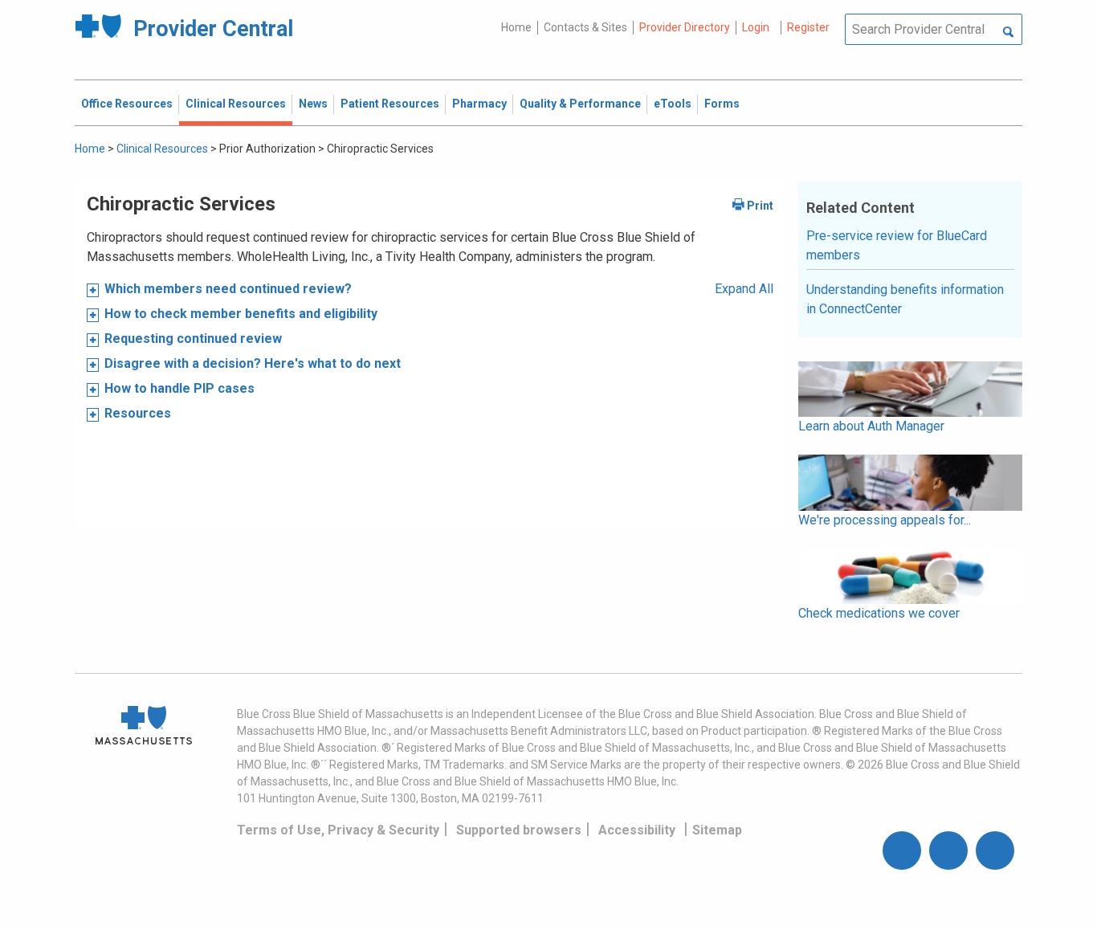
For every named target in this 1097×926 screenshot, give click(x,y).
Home (516, 27)
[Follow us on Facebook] (902, 850)
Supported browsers (518, 830)
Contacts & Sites (585, 27)
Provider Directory (684, 27)
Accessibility (636, 830)
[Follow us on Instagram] (948, 850)
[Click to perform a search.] (1008, 33)
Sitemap (717, 830)
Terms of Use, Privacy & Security (338, 830)
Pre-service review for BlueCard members (896, 245)
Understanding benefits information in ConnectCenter (905, 299)
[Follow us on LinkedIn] (995, 850)
